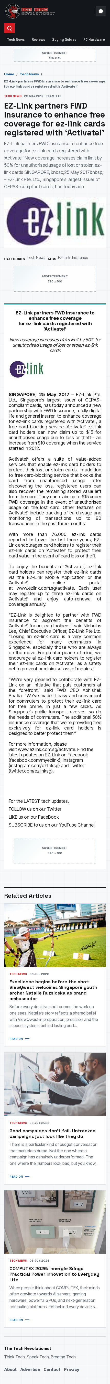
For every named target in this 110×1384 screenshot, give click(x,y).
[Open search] (9, 28)
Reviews (38, 39)
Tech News (16, 39)
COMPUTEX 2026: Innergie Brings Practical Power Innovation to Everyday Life (54, 1274)
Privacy (71, 1369)
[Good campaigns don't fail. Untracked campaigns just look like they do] (55, 1084)
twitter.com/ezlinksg (30, 771)
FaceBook (48, 817)
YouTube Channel (76, 825)
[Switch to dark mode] (101, 11)
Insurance (80, 257)
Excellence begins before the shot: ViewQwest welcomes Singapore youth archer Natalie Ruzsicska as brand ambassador (53, 990)
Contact (51, 1369)
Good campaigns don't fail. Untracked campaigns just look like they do (52, 1133)
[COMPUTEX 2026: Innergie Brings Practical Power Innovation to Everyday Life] (55, 1222)
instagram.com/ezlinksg (34, 765)
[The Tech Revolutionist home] (48, 11)
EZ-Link (64, 257)
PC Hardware (94, 39)
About (10, 1369)
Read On (16, 1039)
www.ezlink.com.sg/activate (45, 588)
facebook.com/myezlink (34, 760)
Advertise (30, 1369)
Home (9, 74)
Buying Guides (64, 39)
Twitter (54, 809)
